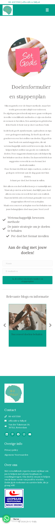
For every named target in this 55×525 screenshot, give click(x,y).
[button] (27, 280)
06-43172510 (14, 2)
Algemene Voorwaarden (16, 454)
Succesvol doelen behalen (26, 334)
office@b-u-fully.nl (31, 2)
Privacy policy (11, 450)
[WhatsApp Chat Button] (6, 518)
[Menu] (47, 10)
